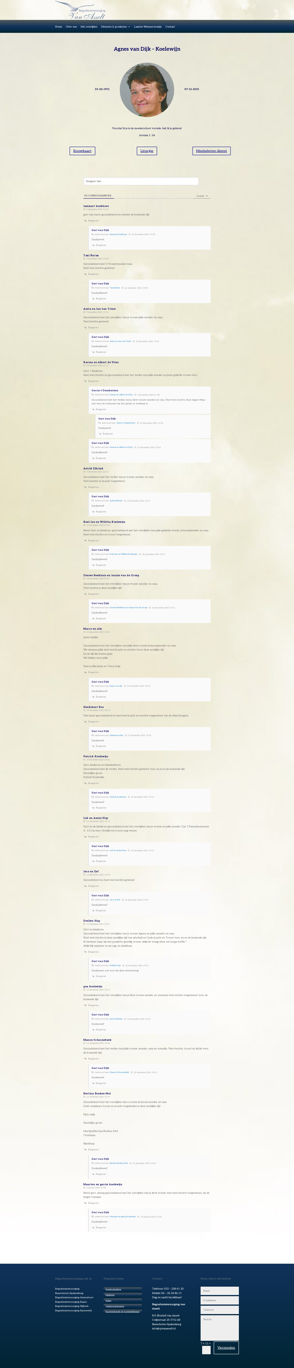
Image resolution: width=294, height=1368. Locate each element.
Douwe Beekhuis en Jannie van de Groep (128, 607)
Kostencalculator (113, 1289)
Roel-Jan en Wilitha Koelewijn (123, 554)
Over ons (71, 27)
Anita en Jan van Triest (120, 341)
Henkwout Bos (116, 735)
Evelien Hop (115, 965)
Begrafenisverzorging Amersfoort (74, 1297)
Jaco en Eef (115, 899)
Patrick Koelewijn (118, 797)
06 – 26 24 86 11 (171, 1293)
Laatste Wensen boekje (148, 27)
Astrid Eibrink (116, 500)
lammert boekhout (118, 234)
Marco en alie (116, 686)
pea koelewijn (116, 1019)
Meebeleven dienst (211, 151)
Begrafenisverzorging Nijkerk (72, 1306)
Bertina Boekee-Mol (119, 1163)
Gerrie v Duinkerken (126, 423)
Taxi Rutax (115, 288)
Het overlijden (89, 27)
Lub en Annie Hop (118, 850)
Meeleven (110, 1295)
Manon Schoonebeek (119, 1072)
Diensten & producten (114, 27)
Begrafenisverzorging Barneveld (73, 1310)
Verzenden (226, 1348)
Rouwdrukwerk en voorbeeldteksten (123, 1311)
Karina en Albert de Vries (121, 394)
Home (58, 27)
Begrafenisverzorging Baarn (71, 1301)
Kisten (108, 1300)
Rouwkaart (82, 151)
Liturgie (147, 151)
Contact (170, 27)
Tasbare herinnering (115, 1306)
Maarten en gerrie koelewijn (123, 1216)
